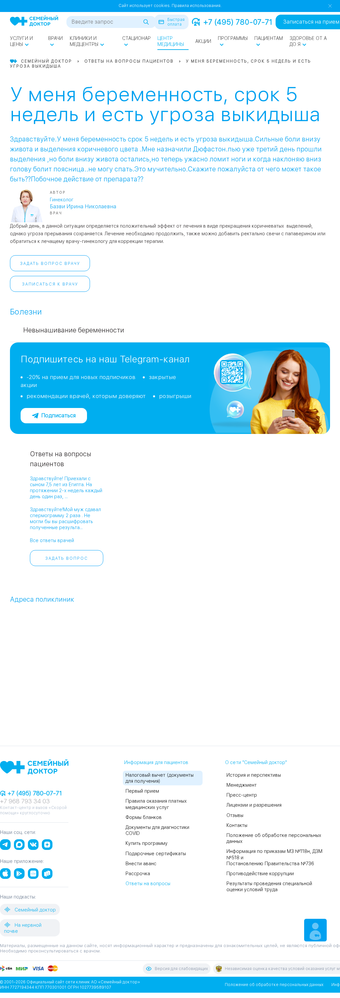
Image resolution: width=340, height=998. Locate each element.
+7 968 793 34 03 (25, 801)
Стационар (136, 38)
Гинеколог (61, 199)
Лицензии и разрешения (254, 805)
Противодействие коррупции (260, 873)
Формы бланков (144, 817)
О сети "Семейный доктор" (256, 762)
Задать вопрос (66, 558)
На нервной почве (23, 928)
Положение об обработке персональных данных (274, 984)
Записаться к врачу (50, 284)
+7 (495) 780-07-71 (237, 22)
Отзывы (234, 815)
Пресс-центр (241, 795)
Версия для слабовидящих (181, 968)
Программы (233, 38)
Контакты (236, 825)
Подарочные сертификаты (156, 853)
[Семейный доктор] (34, 22)
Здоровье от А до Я (308, 41)
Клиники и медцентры (84, 41)
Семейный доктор (34, 909)
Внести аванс (141, 863)
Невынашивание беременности (73, 330)
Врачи (55, 38)
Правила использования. (196, 5)
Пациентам (268, 38)
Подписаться (58, 415)
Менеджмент (241, 785)
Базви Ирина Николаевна (83, 206)
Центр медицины (170, 41)
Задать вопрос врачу (50, 263)
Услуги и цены (21, 41)
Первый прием (142, 791)
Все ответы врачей (52, 540)
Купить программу (147, 843)
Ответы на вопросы (148, 883)
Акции (203, 41)
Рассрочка (138, 873)
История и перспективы (253, 775)
